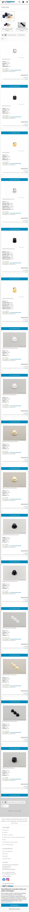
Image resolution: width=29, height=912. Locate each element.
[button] (2, 35)
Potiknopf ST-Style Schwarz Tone (9, 581)
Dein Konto (5, 853)
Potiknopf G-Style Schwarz (8, 768)
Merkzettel (4, 856)
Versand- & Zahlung (8, 834)
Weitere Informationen (14, 909)
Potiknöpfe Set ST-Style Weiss (9, 628)
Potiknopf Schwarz (6, 105)
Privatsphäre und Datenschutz (10, 842)
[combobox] (12, 35)
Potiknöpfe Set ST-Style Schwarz (9, 721)
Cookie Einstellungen (8, 844)
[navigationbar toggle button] (27, 2)
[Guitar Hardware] (7, 2)
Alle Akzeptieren (14, 905)
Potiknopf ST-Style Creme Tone (9, 488)
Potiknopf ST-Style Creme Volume (10, 441)
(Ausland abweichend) (16, 70)
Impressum (6, 830)
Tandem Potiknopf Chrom (8, 199)
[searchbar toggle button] (19, 2)
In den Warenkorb (14, 86)
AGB (4, 839)
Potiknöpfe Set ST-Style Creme (9, 674)
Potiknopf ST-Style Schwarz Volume (10, 534)
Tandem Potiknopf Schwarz (8, 248)
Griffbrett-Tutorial (6, 858)
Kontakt (5, 832)
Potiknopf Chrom (6, 59)
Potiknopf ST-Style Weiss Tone (9, 394)
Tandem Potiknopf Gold (7, 298)
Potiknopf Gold (5, 152)
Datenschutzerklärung (6, 902)
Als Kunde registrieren (7, 851)
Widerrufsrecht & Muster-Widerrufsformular (14, 837)
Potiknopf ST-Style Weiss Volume (10, 348)
